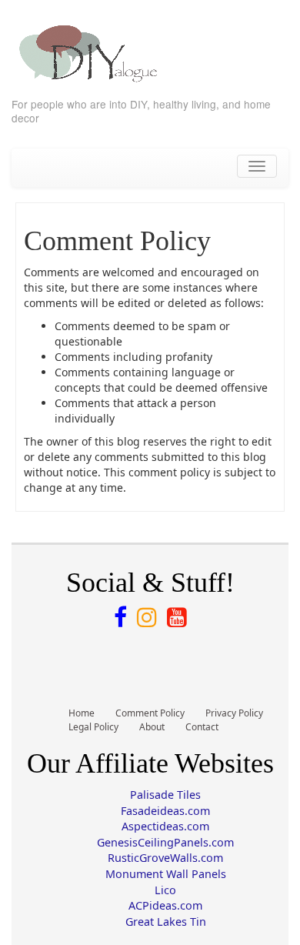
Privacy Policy (234, 713)
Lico (165, 890)
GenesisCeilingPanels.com (165, 842)
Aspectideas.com (165, 826)
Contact (201, 726)
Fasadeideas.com (165, 810)
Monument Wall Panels (165, 874)
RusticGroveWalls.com (165, 857)
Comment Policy (150, 713)
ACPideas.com (165, 905)
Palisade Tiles (165, 794)
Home (81, 713)
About (152, 726)
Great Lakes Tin (165, 921)
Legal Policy (93, 726)
